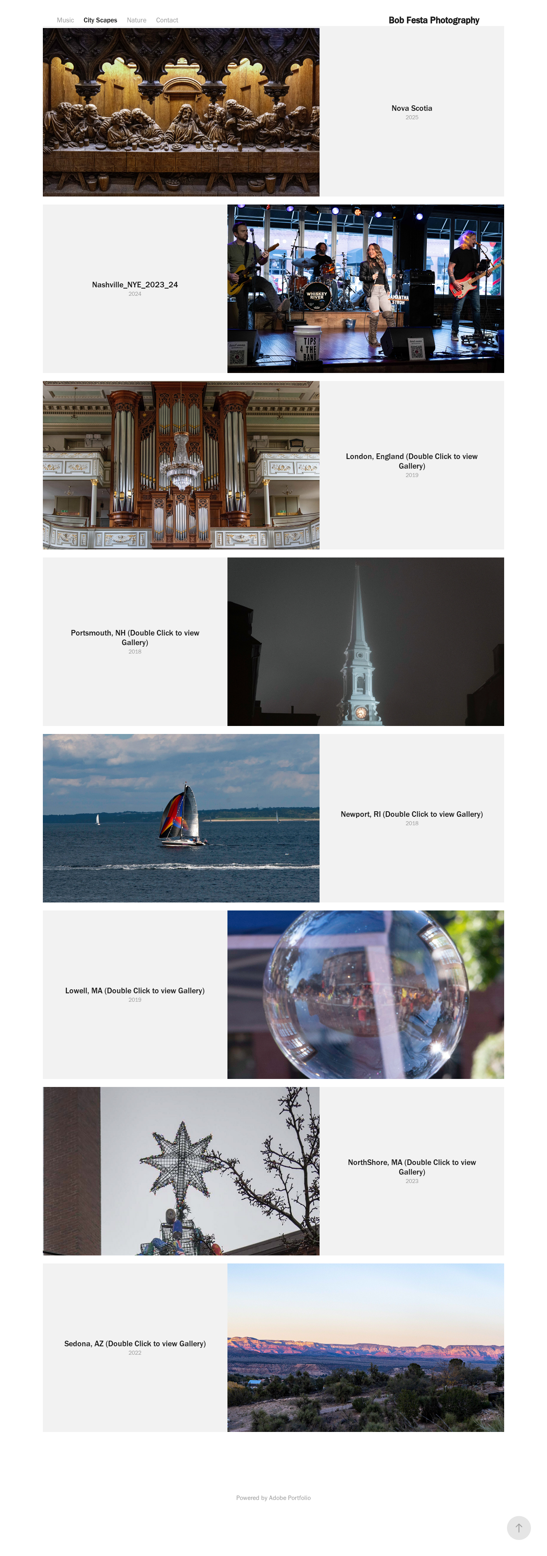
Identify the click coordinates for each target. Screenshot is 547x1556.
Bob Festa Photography (434, 20)
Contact (167, 20)
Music (65, 20)
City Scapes (100, 20)
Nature (137, 20)
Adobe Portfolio (290, 1498)
